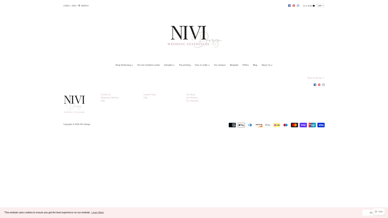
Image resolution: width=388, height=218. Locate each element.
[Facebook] (289, 5)
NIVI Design (85, 124)
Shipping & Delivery (110, 97)
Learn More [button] (98, 212)
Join (73, 5)
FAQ (103, 100)
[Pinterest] (294, 5)
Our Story (190, 94)
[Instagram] (298, 5)
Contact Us (106, 94)
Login (66, 5)
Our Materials (192, 100)
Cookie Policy (150, 94)
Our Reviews (192, 97)
